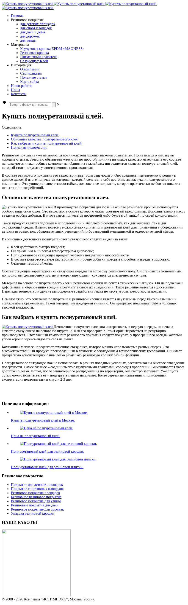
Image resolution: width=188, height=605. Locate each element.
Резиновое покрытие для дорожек (37, 509)
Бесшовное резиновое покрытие (36, 497)
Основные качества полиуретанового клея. (44, 139)
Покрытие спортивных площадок (37, 489)
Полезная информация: (29, 147)
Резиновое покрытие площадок (35, 493)
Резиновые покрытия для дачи (34, 505)
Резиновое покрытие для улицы (36, 501)
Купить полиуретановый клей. (35, 135)
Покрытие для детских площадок (37, 485)
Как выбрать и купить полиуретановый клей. (46, 143)
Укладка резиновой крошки (32, 513)
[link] (58, 104)
